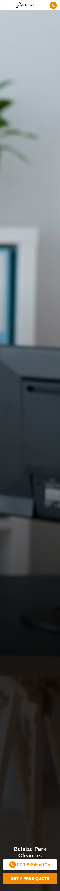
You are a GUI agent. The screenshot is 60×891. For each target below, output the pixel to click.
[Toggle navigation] (6, 5)
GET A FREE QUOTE (30, 878)
